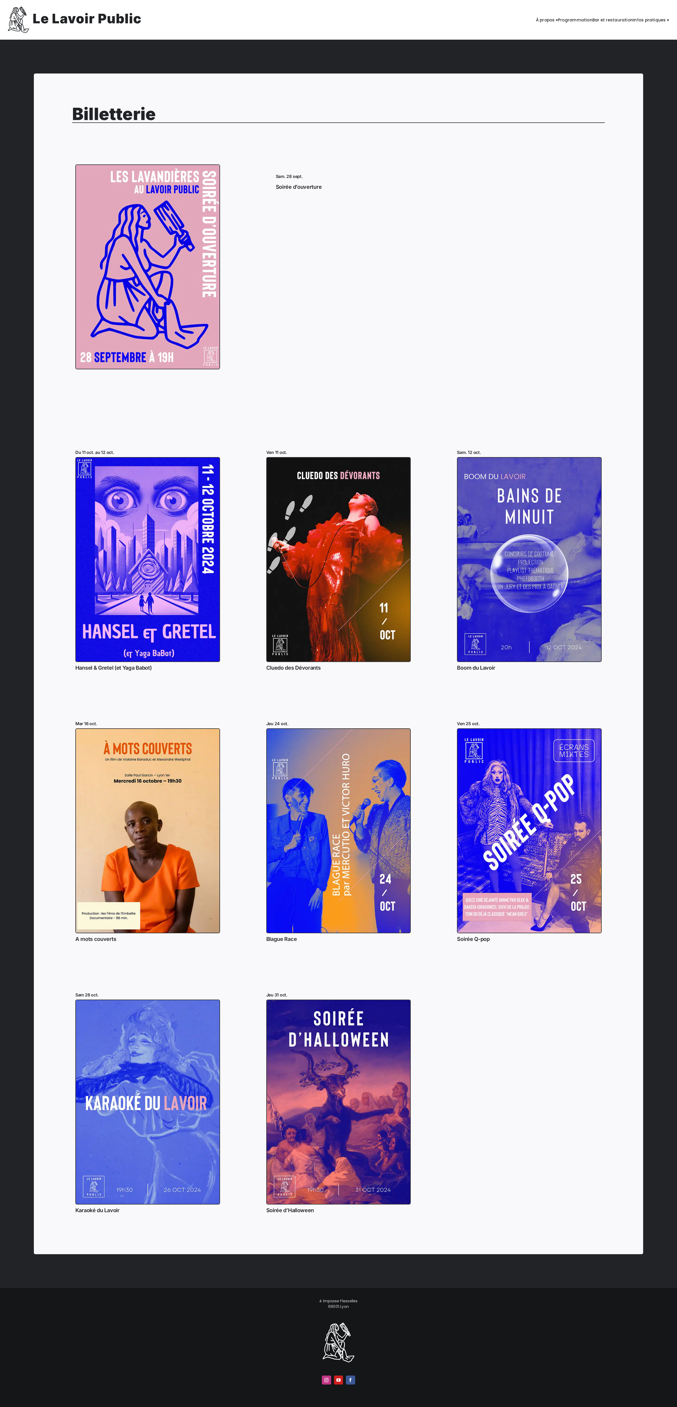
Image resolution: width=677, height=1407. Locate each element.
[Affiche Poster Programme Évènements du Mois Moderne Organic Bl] (338, 459)
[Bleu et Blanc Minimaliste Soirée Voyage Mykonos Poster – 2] (147, 1002)
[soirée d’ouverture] (147, 166)
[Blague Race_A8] (338, 730)
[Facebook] (350, 1380)
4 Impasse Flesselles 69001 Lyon (338, 1303)
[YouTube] (338, 1380)
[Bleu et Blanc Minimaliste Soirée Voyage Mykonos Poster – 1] (529, 459)
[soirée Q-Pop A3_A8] (529, 730)
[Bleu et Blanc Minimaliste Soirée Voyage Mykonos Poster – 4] (147, 730)
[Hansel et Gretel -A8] (147, 459)
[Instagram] (326, 1380)
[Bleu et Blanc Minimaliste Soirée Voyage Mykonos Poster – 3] (338, 1002)
